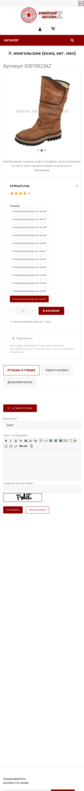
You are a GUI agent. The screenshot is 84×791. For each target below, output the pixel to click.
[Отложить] (77, 186)
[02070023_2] (42, 146)
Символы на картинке (18, 483)
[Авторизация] (40, 29)
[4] (25, 193)
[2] (16, 193)
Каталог (11, 40)
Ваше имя (10, 418)
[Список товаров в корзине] (53, 29)
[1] (12, 193)
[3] (21, 193)
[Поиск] (72, 40)
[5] (29, 193)
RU (81, 3)
